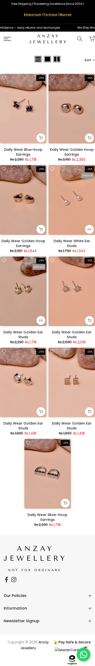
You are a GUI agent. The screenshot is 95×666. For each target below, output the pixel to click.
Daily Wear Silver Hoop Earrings (47, 517)
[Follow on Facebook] (6, 579)
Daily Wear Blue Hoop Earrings (23, 152)
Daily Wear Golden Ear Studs (23, 334)
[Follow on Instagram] (13, 579)
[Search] (80, 39)
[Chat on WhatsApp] (83, 654)
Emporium (32, 14)
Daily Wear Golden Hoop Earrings (72, 152)
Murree (65, 14)
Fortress (50, 14)
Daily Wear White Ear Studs (72, 243)
